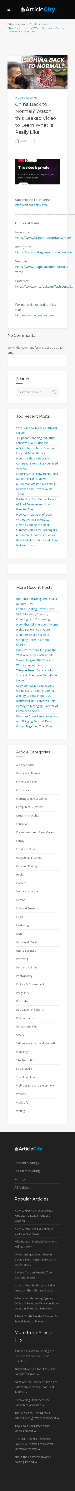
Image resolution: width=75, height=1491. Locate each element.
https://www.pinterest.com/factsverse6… (44, 286)
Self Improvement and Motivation (37, 1043)
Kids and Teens (25, 908)
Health (20, 874)
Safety (20, 1035)
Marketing (22, 925)
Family (20, 841)
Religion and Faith (27, 1026)
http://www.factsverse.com (34, 315)
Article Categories (39, 23)
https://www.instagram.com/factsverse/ (43, 252)
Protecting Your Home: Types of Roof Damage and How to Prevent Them (36, 504)
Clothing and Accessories (31, 798)
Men (19, 933)
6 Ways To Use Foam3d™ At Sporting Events (33, 1274)
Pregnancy (22, 993)
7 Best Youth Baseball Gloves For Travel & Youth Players (36, 1318)
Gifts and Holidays (27, 866)
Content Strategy (26, 1163)
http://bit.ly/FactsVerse (31, 205)
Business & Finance (28, 773)
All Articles (21, 1187)
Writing (20, 1111)
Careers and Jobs (26, 782)
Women (21, 1094)
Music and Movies (27, 942)
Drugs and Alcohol (27, 815)
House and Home (27, 891)
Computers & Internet (29, 807)
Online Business (26, 950)
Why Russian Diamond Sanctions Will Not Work (35, 1243)
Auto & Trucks (25, 765)
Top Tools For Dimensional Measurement (32, 1428)
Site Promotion (25, 1060)
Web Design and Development (35, 1085)
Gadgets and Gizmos (29, 857)
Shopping (22, 1052)
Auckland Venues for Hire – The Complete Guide (35, 1371)
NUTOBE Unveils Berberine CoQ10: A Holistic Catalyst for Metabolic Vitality (33, 1444)
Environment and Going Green (35, 832)
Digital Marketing (27, 1171)
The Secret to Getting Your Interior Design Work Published (36, 1415)
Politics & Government (30, 984)
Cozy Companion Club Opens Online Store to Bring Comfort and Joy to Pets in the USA (36, 691)
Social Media (24, 1068)
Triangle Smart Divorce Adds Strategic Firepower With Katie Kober (36, 675)
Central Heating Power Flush (35, 609)
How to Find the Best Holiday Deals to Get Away (34, 1230)
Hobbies (21, 883)
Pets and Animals (27, 967)
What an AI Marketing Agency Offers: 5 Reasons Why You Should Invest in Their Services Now (37, 1303)
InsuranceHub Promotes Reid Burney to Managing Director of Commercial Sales (37, 706)
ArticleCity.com (16, 23)
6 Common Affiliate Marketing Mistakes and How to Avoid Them (35, 489)
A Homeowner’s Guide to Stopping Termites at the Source (33, 640)
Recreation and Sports (30, 1009)
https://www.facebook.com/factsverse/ (43, 238)
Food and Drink (25, 849)
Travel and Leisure (27, 1077)
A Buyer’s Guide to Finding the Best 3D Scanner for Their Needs (34, 1356)
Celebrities (22, 790)
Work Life (22, 1102)
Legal (19, 917)
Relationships (24, 1018)
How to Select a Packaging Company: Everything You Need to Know (37, 463)
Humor (20, 900)
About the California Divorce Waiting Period (32, 1459)
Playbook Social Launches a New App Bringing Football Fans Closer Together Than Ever (37, 721)
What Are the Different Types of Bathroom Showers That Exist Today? (35, 1387)
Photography (24, 976)
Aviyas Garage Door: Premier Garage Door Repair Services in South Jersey (35, 1259)
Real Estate (23, 1001)
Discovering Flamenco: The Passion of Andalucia (32, 1402)
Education (22, 824)
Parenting (22, 959)
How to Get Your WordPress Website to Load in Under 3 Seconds (33, 1215)
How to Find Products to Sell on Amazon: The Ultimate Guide (35, 1287)
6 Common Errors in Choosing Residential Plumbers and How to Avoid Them (36, 540)
